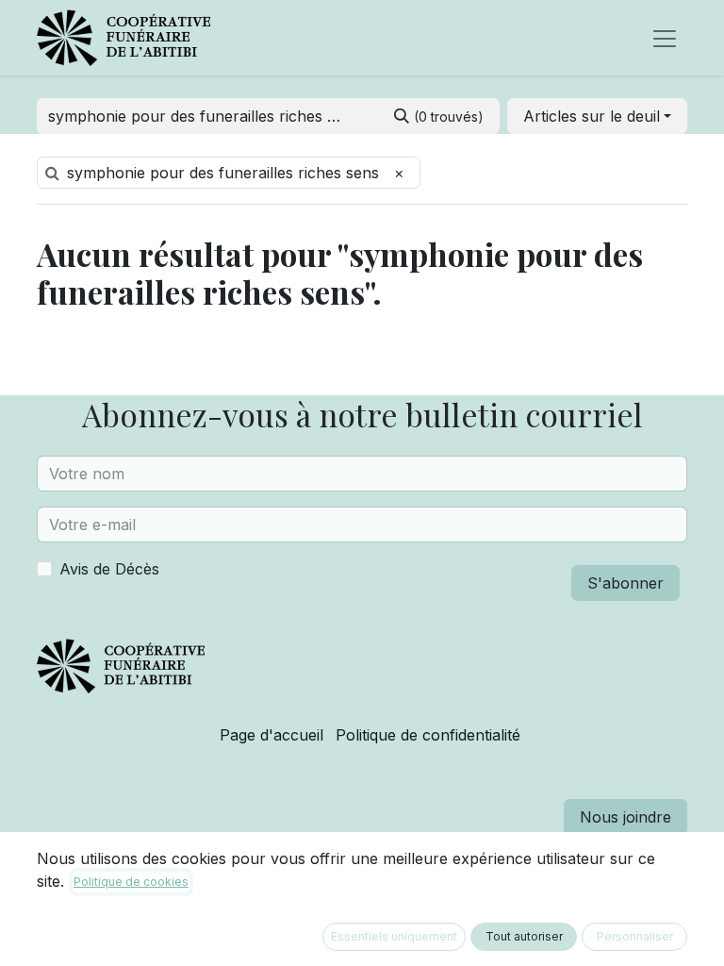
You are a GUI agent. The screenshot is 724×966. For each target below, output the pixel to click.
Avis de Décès (109, 568)
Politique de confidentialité (428, 734)
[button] (597, 116)
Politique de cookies (131, 881)
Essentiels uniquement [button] (394, 936)
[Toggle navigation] (664, 37)
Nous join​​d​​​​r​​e (625, 817)
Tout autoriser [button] (524, 936)
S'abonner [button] (625, 583)
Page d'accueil (271, 734)
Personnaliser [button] (635, 936)
